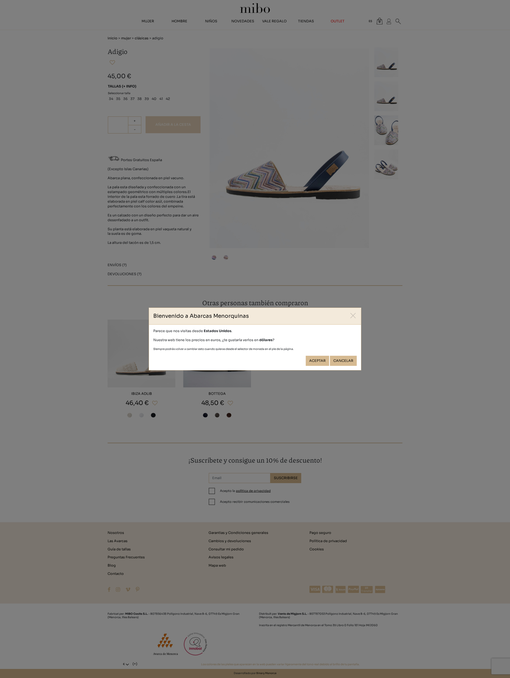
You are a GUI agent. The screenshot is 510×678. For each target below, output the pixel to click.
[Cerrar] (353, 316)
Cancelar (343, 361)
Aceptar (317, 361)
